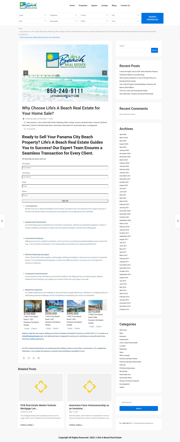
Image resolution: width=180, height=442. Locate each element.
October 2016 (124, 271)
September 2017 (125, 236)
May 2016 (123, 287)
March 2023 (124, 160)
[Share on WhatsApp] (34, 358)
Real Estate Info (139, 31)
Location (123, 346)
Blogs (114, 5)
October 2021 (124, 182)
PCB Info (107, 31)
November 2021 (125, 179)
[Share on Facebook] (24, 358)
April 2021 (123, 198)
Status (83, 21)
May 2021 (123, 195)
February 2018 (124, 227)
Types (21, 15)
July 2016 (123, 281)
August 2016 (124, 278)
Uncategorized (23, 34)
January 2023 (124, 166)
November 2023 (125, 157)
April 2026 (123, 134)
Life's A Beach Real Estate (39, 31)
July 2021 (123, 188)
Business (27, 31)
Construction (124, 339)
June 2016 (123, 284)
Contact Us (125, 5)
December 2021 (125, 176)
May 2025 (123, 141)
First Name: (26, 164)
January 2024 (124, 150)
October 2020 (124, 217)
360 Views (123, 330)
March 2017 (124, 255)
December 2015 (125, 303)
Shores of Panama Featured (129, 381)
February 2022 (124, 169)
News (122, 352)
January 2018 (124, 230)
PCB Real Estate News (118, 31)
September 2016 (125, 274)
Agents (94, 5)
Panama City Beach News (73, 31)
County (83, 15)
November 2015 (125, 306)
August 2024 (124, 144)
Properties (83, 5)
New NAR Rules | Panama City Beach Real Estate (136, 94)
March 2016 (124, 293)
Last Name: (26, 173)
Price (113, 21)
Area (20, 21)
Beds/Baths (54, 21)
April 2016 (123, 290)
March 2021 (124, 201)
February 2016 (124, 297)
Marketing (51, 31)
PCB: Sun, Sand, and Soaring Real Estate (133, 91)
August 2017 (124, 239)
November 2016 (125, 268)
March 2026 (124, 138)
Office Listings (59, 31)
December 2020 (125, 211)
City (113, 15)
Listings (104, 5)
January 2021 (124, 208)
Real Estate (129, 31)
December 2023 (125, 153)
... (21, 421)
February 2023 (124, 163)
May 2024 (123, 147)
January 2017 (124, 262)
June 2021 (123, 192)
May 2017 (123, 249)
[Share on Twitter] (29, 358)
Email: (24, 182)
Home (72, 5)
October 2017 (124, 233)
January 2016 (124, 300)
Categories (53, 15)
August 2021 (124, 185)
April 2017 (123, 252)
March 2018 (124, 223)
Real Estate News (150, 31)
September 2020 (125, 220)
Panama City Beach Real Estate (93, 31)
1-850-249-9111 (126, 423)
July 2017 (123, 243)
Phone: (24, 191)
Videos (122, 387)
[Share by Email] (38, 358)
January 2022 (124, 173)
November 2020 (125, 214)
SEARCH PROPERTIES (152, 18)
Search (122, 46)
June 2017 (123, 246)
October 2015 (124, 309)
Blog (22, 31)
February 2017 (124, 258)
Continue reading (26, 425)
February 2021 (124, 204)
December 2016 (125, 265)
